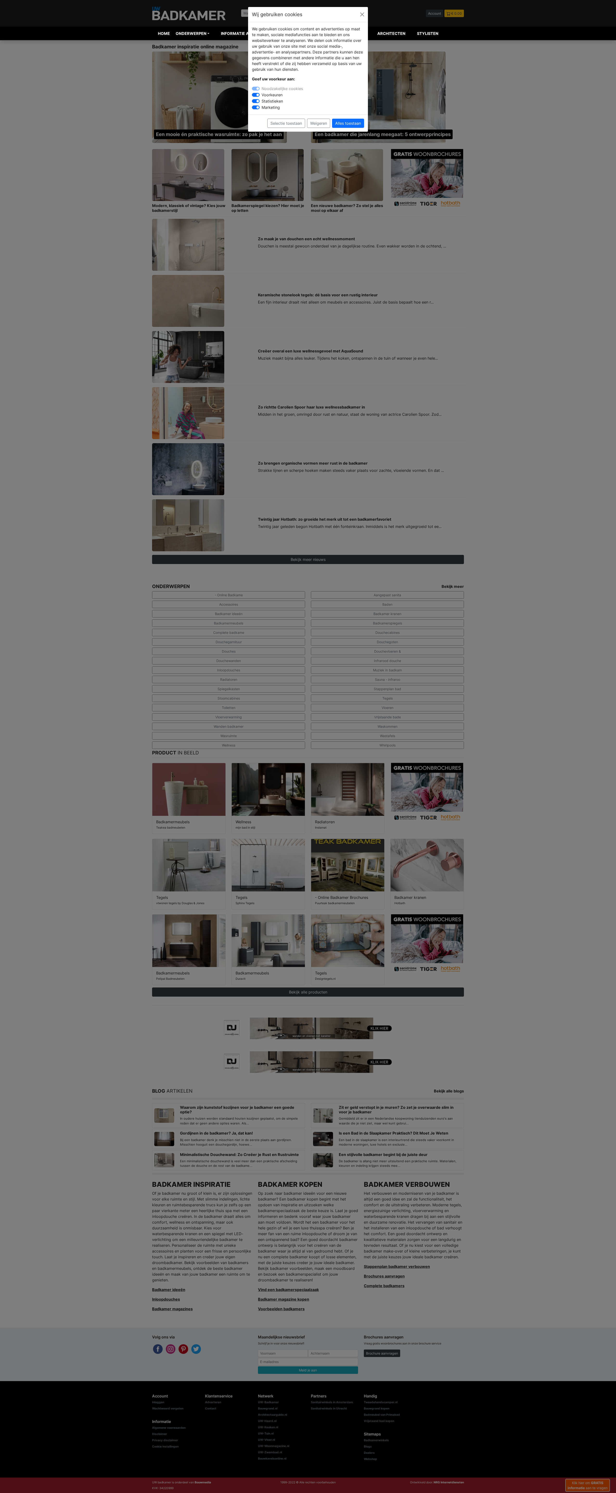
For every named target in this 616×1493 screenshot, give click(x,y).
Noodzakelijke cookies (282, 88)
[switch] (256, 95)
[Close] (362, 14)
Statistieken (272, 101)
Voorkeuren (272, 94)
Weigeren (318, 123)
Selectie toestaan (286, 123)
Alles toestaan (348, 123)
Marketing (271, 107)
